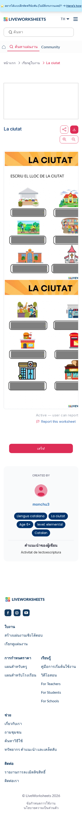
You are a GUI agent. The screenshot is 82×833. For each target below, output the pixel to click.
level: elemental (50, 524)
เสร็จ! (41, 448)
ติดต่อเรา (12, 780)
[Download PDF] (74, 130)
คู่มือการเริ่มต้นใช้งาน (58, 666)
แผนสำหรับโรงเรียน (20, 675)
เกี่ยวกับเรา (13, 723)
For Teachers (51, 683)
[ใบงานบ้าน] (3, 47)
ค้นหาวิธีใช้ (14, 741)
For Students (51, 692)
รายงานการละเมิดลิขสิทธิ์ (25, 772)
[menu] (75, 19)
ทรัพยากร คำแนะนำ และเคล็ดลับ (31, 749)
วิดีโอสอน (49, 675)
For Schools (50, 701)
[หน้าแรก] (25, 19)
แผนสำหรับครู (16, 666)
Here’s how (74, 5)
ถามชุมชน (13, 732)
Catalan (41, 533)
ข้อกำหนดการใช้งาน (41, 803)
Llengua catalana (30, 516)
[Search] (9, 32)
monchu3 (41, 504)
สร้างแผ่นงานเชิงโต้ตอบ (24, 635)
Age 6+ (25, 524)
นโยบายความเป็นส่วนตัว (41, 808)
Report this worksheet (58, 421)
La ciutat (58, 516)
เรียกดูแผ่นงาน (16, 644)
